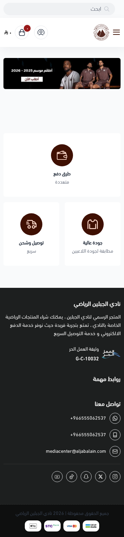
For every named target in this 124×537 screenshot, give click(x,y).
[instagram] (115, 476)
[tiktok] (71, 476)
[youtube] (57, 476)
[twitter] (100, 476)
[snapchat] (86, 476)
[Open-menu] (118, 32)
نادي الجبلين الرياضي (34, 513)
